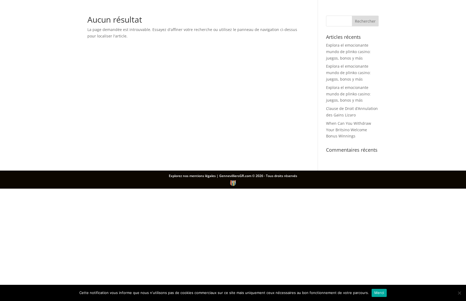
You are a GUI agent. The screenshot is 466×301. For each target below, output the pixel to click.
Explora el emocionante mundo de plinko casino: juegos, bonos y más (348, 52)
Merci (379, 292)
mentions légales (203, 176)
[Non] (459, 293)
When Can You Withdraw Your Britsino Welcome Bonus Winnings (348, 130)
